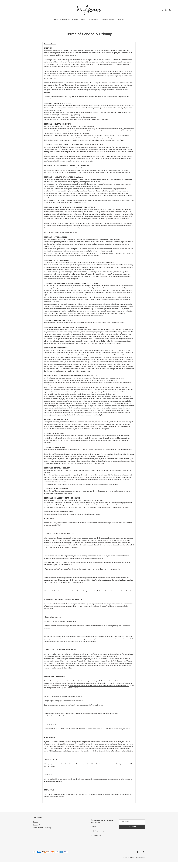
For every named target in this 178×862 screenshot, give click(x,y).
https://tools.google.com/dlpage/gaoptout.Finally (85, 663)
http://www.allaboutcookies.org (94, 558)
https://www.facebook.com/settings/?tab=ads (67, 696)
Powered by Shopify (139, 857)
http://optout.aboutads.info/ (55, 716)
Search (35, 822)
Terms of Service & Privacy (42, 828)
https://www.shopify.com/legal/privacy (60, 659)
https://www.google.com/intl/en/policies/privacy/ (110, 661)
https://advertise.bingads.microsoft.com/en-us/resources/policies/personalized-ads (75, 705)
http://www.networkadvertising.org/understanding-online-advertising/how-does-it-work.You (99, 685)
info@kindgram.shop (92, 514)
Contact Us (36, 825)
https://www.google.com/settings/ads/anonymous (66, 701)
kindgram (131, 857)
